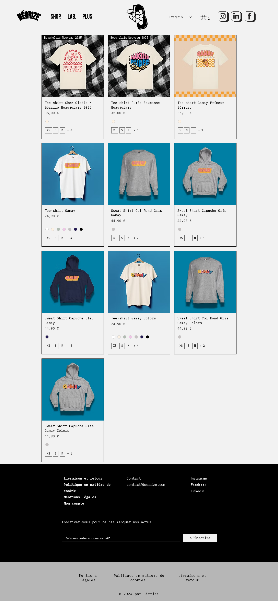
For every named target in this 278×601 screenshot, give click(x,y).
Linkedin (197, 491)
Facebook (198, 485)
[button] (206, 17)
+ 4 (69, 130)
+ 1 (200, 130)
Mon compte (74, 503)
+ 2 (136, 238)
